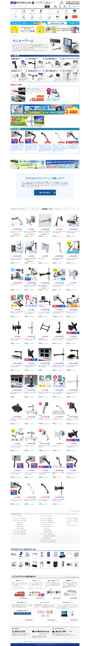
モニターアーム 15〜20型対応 (20, 518)
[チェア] (41, 11)
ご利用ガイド (25, 641)
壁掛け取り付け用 (20, 528)
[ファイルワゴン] (24, 17)
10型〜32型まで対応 (48, 530)
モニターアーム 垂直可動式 (46, 518)
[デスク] (15, 11)
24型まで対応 (46, 528)
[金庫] (58, 17)
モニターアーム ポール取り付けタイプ (48, 541)
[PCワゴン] (32, 17)
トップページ (20, 641)
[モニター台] (75, 11)
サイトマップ (69, 641)
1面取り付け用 (19, 522)
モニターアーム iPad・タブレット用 (48, 539)
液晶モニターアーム (42, 258)
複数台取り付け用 (20, 526)
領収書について (39, 641)
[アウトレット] (75, 17)
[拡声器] (66, 17)
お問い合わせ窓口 (50, 641)
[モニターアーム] (15, 17)
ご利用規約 (65, 641)
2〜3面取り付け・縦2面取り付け (50, 535)
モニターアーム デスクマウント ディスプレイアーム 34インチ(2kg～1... (34, 89)
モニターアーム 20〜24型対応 (20, 520)
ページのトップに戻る (75, 510)
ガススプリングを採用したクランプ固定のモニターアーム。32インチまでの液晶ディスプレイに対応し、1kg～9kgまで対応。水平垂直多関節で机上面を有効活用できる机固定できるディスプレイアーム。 (45, 148)
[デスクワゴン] (41, 17)
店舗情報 (44, 641)
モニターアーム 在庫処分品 (73, 519)
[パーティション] (49, 11)
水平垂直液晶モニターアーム (58, 418)
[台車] (49, 17)
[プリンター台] (66, 11)
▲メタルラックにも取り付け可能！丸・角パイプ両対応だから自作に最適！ (27, 126)
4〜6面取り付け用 (47, 537)
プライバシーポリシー (58, 641)
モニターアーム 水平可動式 (46, 520)
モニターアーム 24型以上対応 (20, 530)
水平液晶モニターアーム (29, 418)
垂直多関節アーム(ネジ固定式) (44, 418)
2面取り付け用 (19, 524)
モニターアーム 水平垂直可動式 (47, 522)
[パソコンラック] (58, 11)
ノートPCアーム (14, 284)
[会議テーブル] (32, 11)
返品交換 (34, 641)
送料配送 (30, 641)
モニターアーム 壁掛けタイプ (47, 526)
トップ (12, 35)
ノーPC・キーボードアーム (46, 524)
